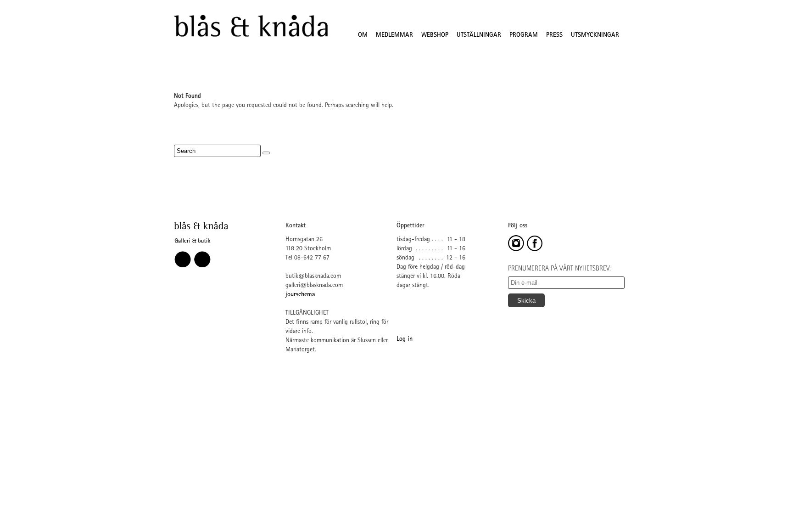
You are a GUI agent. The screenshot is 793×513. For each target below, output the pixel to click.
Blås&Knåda (251, 26)
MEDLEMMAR (394, 35)
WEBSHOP (434, 35)
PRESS (554, 35)
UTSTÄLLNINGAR (479, 35)
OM (363, 35)
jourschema (300, 295)
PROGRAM (523, 35)
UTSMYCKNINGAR (595, 35)
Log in (404, 339)
